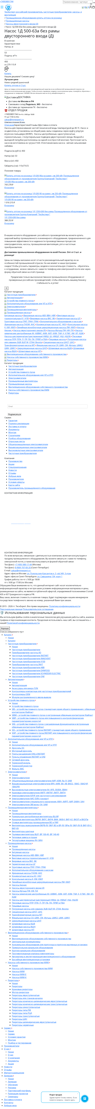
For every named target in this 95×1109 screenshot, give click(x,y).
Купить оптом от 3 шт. (15, 85)
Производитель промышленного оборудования (31, 488)
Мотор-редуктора (20, 992)
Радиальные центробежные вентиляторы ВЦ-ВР (35, 816)
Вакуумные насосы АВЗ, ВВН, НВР (40, 315)
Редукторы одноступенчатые (26, 1007)
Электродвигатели (15, 306)
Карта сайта (14, 485)
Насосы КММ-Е (19, 974)
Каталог (8, 634)
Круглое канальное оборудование (28, 950)
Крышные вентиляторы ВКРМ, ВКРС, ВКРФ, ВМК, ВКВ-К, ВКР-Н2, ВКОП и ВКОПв (50, 819)
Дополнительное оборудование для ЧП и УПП (29, 303)
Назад (11, 637)
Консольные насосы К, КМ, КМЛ (27, 879)
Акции (11, 464)
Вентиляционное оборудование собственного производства (36, 354)
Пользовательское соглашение (38, 609)
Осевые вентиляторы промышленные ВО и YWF (35, 822)
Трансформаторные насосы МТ (19, 345)
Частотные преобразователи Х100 (28, 661)
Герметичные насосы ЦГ (69, 318)
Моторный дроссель (22, 751)
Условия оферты (16, 482)
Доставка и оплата (17, 426)
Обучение (13, 1084)
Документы (13, 429)
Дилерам (8, 1075)
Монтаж (12, 432)
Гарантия (12, 420)
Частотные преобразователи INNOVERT (31, 658)
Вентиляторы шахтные (23, 831)
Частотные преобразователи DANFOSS (31, 670)
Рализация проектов (18, 1093)
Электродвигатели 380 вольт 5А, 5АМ (30, 804)
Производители (16, 479)
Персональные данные (11, 609)
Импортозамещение (14, 1072)
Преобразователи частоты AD (26, 652)
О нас (7, 1049)
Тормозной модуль (21, 762)
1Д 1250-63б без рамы (15, 217)
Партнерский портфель (19, 1090)
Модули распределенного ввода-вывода (31, 697)
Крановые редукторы (22, 989)
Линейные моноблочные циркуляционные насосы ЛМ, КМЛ (46, 327)
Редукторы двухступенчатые (25, 995)
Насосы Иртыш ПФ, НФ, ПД (61, 330)
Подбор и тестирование (19, 1043)
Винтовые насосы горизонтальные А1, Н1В (33, 858)
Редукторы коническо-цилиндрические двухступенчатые (39, 1001)
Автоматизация (14, 297)
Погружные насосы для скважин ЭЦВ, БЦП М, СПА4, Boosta (40, 908)
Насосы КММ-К (19, 977)
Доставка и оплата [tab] (48, 125)
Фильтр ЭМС (18, 768)
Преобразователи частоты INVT (27, 664)
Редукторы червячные (23, 1025)
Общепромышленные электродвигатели (28, 444)
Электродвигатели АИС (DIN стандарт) (30, 798)
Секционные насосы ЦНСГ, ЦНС (59, 342)
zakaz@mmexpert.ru (14, 120)
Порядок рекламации (18, 423)
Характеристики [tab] (22, 125)
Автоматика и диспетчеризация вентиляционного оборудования (43, 956)
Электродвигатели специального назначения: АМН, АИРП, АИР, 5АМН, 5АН (48, 801)
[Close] (91, 4)
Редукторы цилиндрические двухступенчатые (34, 1022)
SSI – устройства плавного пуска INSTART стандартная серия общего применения (51, 730)
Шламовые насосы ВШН (24, 926)
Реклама (12, 1087)
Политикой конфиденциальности (23, 623)
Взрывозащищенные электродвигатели (27, 447)
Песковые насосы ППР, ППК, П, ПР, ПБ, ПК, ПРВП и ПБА (38, 903)
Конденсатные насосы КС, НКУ (51, 324)
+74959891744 (6, 1)
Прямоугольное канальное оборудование (32, 947)
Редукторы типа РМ (21, 1010)
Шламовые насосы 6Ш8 (60, 348)
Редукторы (12, 360)
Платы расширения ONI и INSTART (28, 754)
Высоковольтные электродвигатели (25, 450)
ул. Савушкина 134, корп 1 (49, 576)
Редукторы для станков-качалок (27, 998)
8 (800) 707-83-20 (23, 567)
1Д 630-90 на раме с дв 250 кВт (19, 199)
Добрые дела (14, 476)
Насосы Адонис (19, 885)
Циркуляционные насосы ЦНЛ (32, 348)
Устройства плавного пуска (20, 300)
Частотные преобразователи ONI (28, 676)
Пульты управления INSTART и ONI (28, 757)
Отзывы (12, 473)
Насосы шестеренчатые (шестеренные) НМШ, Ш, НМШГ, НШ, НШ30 (37, 336)
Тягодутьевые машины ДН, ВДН (27, 840)
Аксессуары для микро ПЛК (25, 688)
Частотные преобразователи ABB (28, 667)
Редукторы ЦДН (19, 1019)
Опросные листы (16, 441)
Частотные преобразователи (21, 294)
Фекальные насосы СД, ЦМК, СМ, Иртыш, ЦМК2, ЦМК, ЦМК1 (41, 917)
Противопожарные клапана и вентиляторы (33, 953)
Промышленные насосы (18, 312)
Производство (15, 461)
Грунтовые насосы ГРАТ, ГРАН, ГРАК (21, 321)
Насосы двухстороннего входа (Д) (29, 330)
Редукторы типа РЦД (22, 1013)
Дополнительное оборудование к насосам (61, 321)
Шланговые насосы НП (30, 351)
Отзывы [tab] (34, 125)
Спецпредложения (17, 467)
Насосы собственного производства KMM (27, 357)
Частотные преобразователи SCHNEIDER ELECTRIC (36, 673)
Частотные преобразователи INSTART (30, 655)
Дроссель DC (18, 748)
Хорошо (5, 628)
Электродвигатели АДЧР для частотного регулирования (39, 795)
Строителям (14, 435)
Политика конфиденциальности (64, 606)
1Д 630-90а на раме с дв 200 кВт (19, 181)
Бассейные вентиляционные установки (31, 959)
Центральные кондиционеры (26, 941)
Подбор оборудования (19, 438)
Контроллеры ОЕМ (21, 694)
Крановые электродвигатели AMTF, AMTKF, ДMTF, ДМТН (39, 792)
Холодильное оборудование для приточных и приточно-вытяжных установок (49, 944)
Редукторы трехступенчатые (26, 1016)
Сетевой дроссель (20, 759)
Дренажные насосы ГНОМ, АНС (19, 324)
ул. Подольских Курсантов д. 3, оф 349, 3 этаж (49, 573)
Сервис (7, 1028)
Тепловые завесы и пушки (24, 837)
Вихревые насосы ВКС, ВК (42, 318)
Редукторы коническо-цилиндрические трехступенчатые (39, 1004)
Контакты (8, 1102)
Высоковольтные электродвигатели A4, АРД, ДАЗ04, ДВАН (39, 789)
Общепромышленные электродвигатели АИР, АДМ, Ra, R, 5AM (42, 780)
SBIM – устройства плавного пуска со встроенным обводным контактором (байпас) (52, 715)
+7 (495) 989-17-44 (23, 564)
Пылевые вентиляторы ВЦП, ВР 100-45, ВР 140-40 (35, 834)
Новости (12, 470)
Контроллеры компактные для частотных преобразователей (41, 691)
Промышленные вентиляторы (21, 309)
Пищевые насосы (57, 339)
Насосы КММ (18, 971)
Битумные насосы (13, 315)
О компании (14, 1057)
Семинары (13, 1096)
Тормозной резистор (22, 765)
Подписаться (14, 414)
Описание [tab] (9, 125)
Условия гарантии (16, 1037)
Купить (7, 73)
